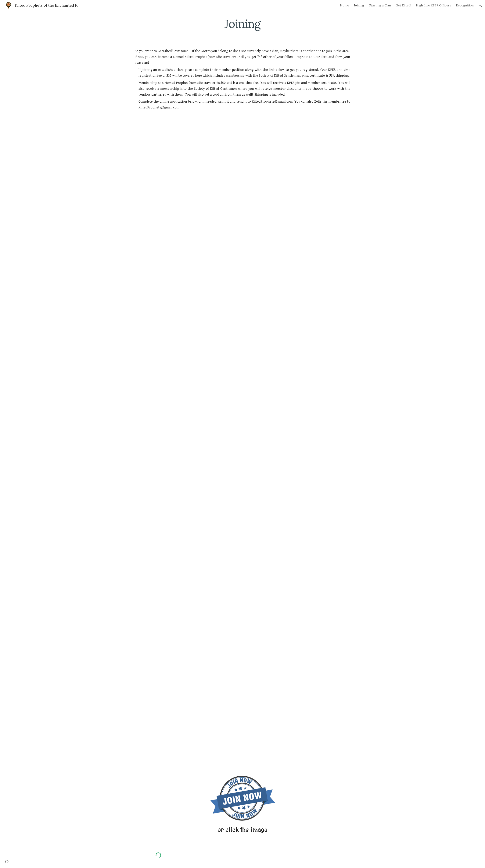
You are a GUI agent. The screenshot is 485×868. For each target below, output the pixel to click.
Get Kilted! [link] (403, 5)
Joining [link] (359, 5)
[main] (242, 23)
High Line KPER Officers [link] (433, 5)
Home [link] (344, 5)
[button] (480, 5)
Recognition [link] (465, 5)
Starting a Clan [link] (380, 5)
